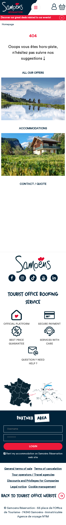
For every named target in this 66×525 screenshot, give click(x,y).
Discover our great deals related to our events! (26, 17)
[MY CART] (62, 7)
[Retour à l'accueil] (12, 7)
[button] (62, 7)
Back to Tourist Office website (28, 496)
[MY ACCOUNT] (54, 8)
